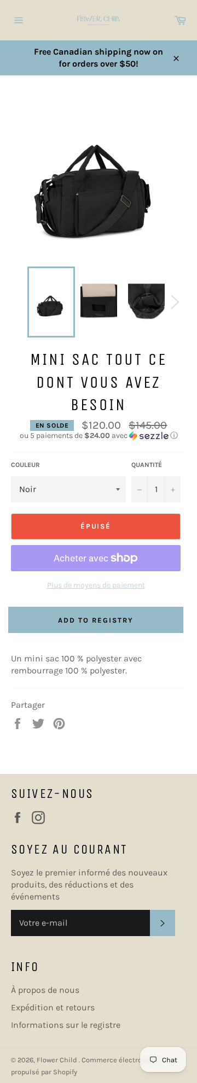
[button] (98, 436)
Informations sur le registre (65, 1025)
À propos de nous (45, 990)
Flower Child (58, 1060)
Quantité (146, 465)
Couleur (25, 465)
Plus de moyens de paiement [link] (96, 585)
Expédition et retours (53, 1007)
